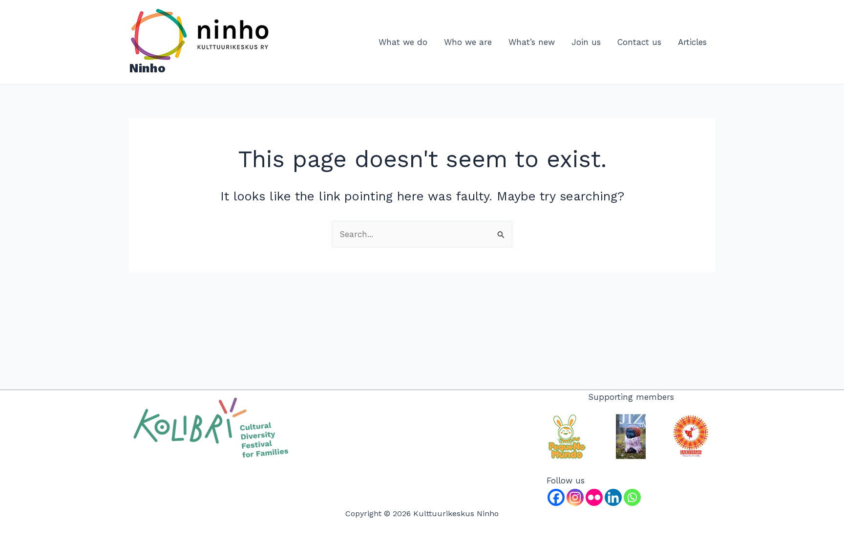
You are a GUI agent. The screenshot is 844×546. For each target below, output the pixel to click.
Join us (586, 42)
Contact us (639, 42)
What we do (403, 42)
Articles (692, 42)
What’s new (531, 42)
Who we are (468, 42)
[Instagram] (575, 497)
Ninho (147, 68)
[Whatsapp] (632, 497)
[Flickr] (594, 497)
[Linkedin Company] (613, 497)
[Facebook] (556, 497)
